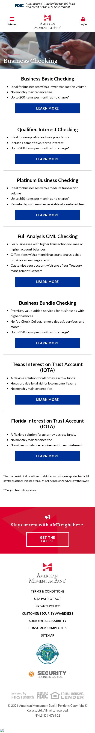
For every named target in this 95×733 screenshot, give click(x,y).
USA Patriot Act (47, 599)
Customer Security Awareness (47, 613)
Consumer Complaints (47, 628)
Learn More (47, 108)
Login (83, 24)
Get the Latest (47, 539)
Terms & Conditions (48, 591)
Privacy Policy (48, 606)
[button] (12, 21)
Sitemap (47, 635)
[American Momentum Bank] (47, 22)
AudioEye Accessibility (47, 621)
